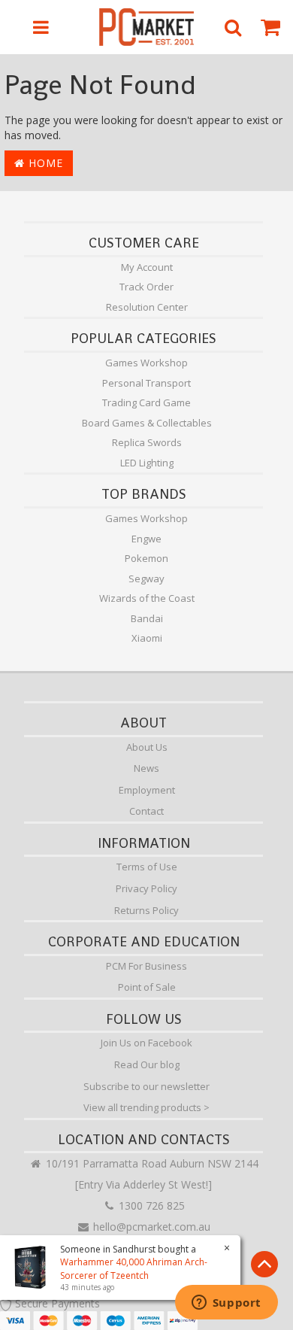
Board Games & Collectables (147, 423)
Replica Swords (147, 442)
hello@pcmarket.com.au (150, 1226)
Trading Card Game (146, 402)
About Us (147, 747)
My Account (147, 267)
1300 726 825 (150, 1205)
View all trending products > (146, 1107)
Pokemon (146, 558)
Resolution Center (147, 307)
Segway (146, 578)
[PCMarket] (147, 27)
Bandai (147, 618)
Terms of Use (146, 866)
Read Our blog (147, 1064)
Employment (147, 790)
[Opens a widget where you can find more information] (226, 1303)
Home (44, 163)
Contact (146, 811)
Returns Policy (146, 910)
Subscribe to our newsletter (146, 1086)
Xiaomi (146, 638)
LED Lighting (147, 462)
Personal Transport (146, 383)
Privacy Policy (146, 888)
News (146, 768)
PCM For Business (146, 966)
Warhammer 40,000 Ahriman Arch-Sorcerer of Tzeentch (133, 1268)
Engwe (146, 538)
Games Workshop (146, 362)
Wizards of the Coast (147, 598)
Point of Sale (147, 987)
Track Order (146, 286)
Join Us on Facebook (146, 1042)
